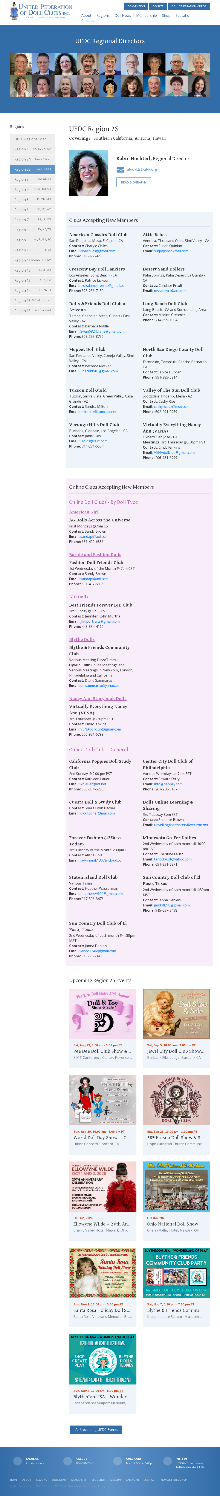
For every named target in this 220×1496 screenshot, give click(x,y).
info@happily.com (168, 784)
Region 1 (32, 149)
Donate (158, 6)
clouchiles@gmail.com (97, 251)
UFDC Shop (98, 1480)
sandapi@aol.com (94, 536)
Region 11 (32, 260)
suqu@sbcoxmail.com (171, 251)
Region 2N (32, 159)
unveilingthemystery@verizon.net (181, 824)
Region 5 (32, 199)
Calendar (88, 20)
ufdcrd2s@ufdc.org (142, 169)
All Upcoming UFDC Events (96, 1429)
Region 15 (32, 300)
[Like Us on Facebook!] (210, 1480)
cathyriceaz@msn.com (171, 406)
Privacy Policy (97, 1486)
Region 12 (32, 270)
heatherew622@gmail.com (101, 893)
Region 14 (32, 290)
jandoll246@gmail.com (172, 905)
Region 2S (32, 169)
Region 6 (32, 209)
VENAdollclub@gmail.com (174, 452)
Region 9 (32, 239)
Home (13, 1480)
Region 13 (32, 280)
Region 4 (32, 189)
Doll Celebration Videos (188, 6)
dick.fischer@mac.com (97, 813)
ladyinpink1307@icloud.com (102, 860)
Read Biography (134, 182)
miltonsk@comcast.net (98, 411)
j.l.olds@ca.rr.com (93, 441)
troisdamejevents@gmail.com (103, 285)
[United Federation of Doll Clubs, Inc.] (41, 10)
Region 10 (32, 250)
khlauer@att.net (93, 784)
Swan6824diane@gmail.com (102, 331)
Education (183, 15)
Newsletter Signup (174, 1480)
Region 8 (32, 229)
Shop (166, 15)
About (86, 15)
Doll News (123, 15)
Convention (136, 6)
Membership (146, 15)
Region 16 (32, 310)
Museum (115, 1480)
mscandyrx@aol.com (170, 290)
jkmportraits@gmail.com (100, 621)
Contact (150, 1480)
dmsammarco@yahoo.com (101, 685)
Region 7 (32, 219)
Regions (103, 15)
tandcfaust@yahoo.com (173, 859)
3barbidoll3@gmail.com (99, 371)
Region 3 (32, 179)
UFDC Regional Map (30, 139)
